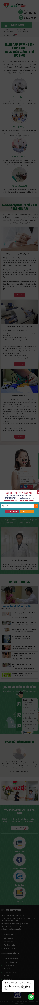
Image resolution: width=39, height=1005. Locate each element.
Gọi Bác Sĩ (26, 511)
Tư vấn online (12, 511)
